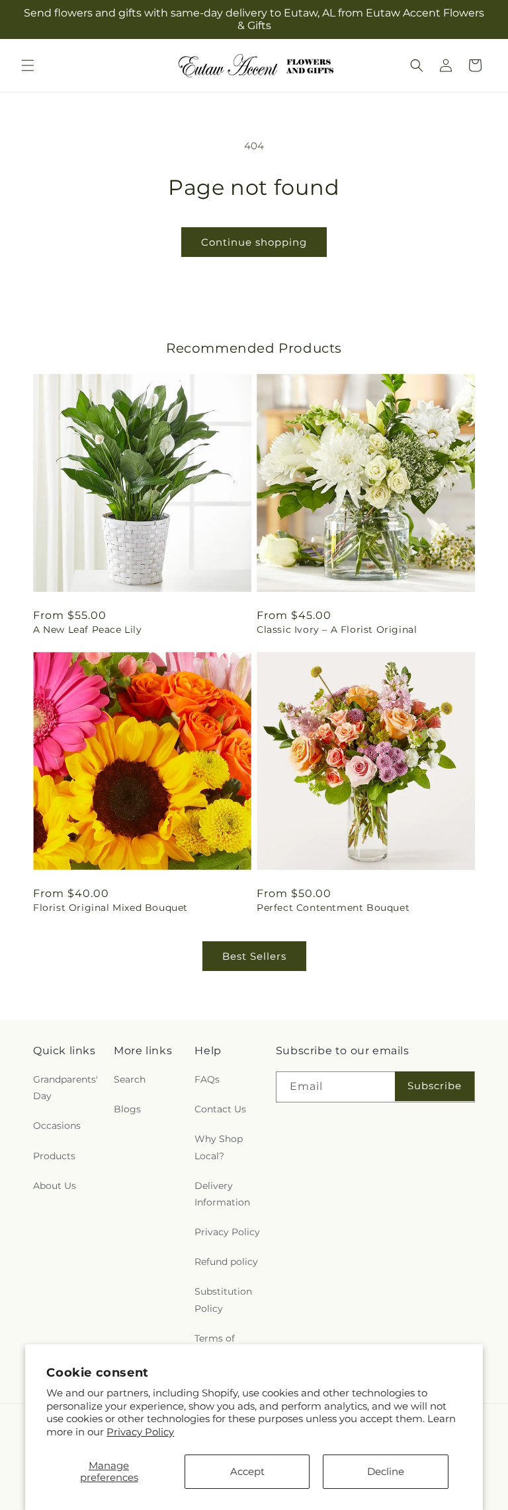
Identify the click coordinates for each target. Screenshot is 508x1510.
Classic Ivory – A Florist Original (337, 629)
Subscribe (434, 1085)
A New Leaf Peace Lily (87, 629)
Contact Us (220, 1109)
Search (130, 1079)
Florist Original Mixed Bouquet (110, 908)
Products (54, 1156)
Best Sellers (254, 956)
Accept (247, 1471)
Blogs (127, 1109)
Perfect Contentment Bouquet (333, 908)
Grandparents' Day (65, 1087)
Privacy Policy (140, 1431)
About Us (54, 1186)
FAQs (207, 1079)
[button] (27, 65)
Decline (385, 1471)
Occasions (57, 1126)
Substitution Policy (223, 1299)
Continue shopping (254, 242)
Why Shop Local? (218, 1147)
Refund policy (226, 1262)
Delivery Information (222, 1194)
